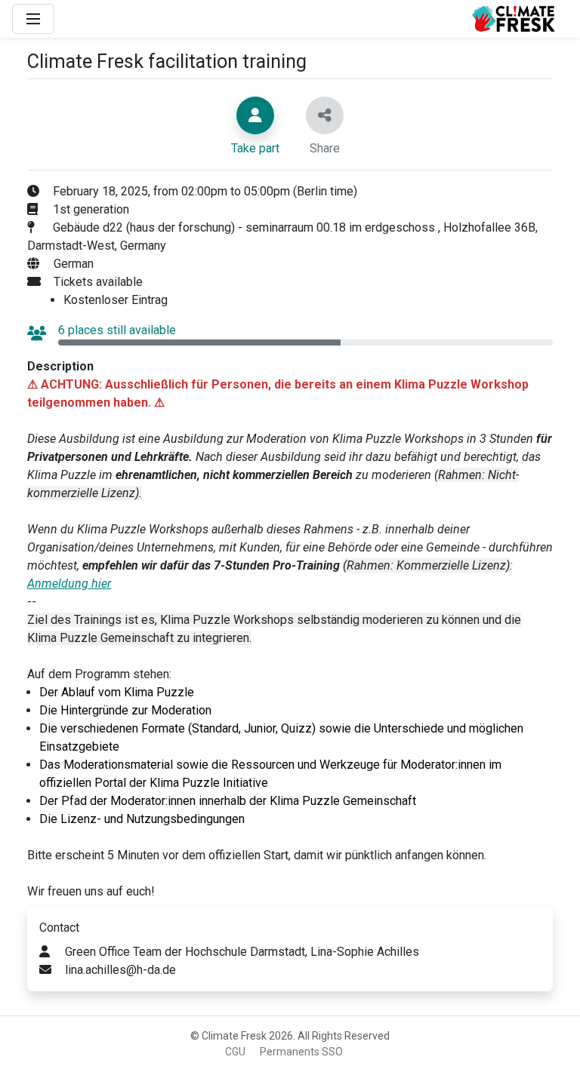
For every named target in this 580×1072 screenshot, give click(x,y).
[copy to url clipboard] (324, 115)
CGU (235, 1052)
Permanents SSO (301, 1052)
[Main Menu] (33, 19)
